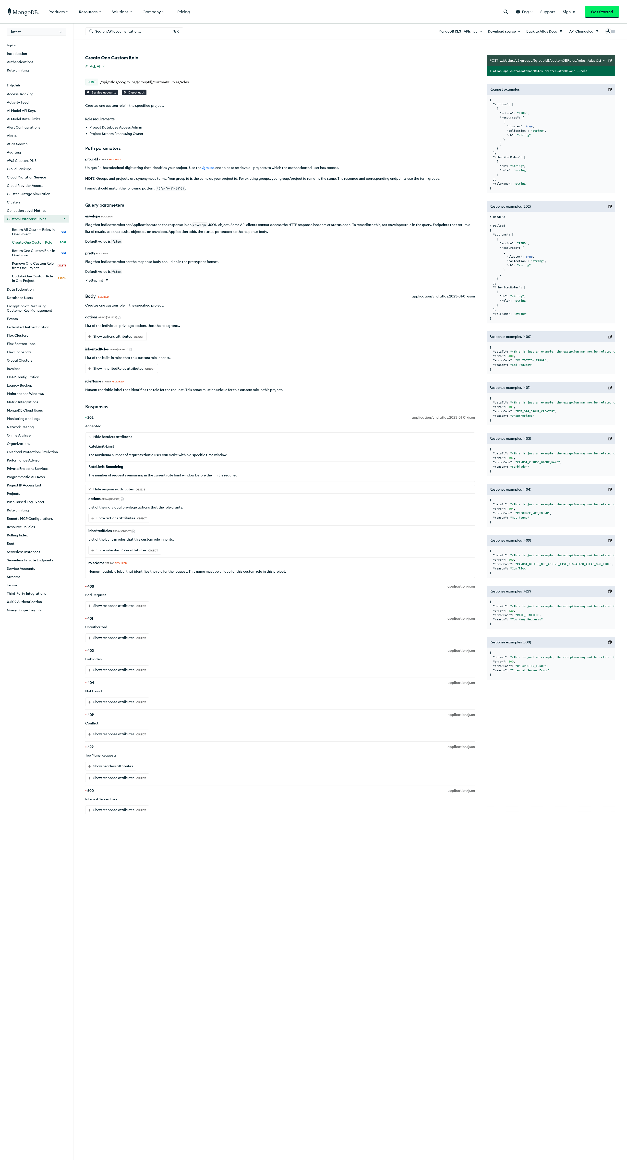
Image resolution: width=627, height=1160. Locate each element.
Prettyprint (94, 280)
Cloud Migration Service (26, 177)
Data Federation (20, 289)
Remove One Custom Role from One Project (39, 265)
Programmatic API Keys (26, 477)
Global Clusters (19, 360)
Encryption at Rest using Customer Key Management (29, 308)
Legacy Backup (19, 385)
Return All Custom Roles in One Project (39, 231)
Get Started (602, 11)
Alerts (12, 135)
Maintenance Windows (25, 393)
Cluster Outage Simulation (28, 194)
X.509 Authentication (24, 602)
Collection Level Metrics (26, 210)
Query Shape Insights (24, 610)
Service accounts (103, 92)
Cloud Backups (19, 169)
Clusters (14, 202)
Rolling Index (17, 535)
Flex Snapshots (19, 352)
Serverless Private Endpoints (30, 560)
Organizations (18, 443)
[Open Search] (505, 11)
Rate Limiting (18, 70)
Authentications (20, 62)
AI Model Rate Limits (23, 119)
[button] (524, 12)
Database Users (20, 298)
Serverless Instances (23, 552)
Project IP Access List (24, 485)
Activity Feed (18, 102)
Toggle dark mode (610, 31)
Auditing (14, 152)
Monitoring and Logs (23, 418)
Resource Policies (21, 527)
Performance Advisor (24, 460)
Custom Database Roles (26, 219)
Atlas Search (17, 144)
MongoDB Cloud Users (25, 410)
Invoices (13, 369)
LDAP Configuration (23, 377)
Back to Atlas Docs (541, 31)
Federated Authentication (28, 327)
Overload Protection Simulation (32, 452)
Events (12, 319)
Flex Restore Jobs (21, 344)
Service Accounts (21, 568)
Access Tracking (20, 94)
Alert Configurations (23, 127)
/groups (208, 168)
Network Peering (20, 427)
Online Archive (19, 435)
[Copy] (609, 60)
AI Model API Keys (21, 110)
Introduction (17, 53)
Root (10, 543)
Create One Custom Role (39, 242)
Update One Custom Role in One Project (39, 278)
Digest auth (136, 92)
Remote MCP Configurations (30, 518)
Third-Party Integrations (26, 593)
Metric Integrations (22, 402)
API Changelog (581, 31)
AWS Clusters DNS (21, 160)
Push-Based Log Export (25, 502)
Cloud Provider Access (25, 185)
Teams (12, 585)
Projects (13, 493)
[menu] (36, 32)
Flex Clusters (17, 335)
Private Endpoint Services (27, 468)
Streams (13, 577)
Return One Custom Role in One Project (39, 253)
